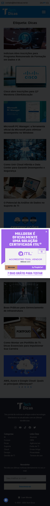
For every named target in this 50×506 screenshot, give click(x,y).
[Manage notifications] (6, 500)
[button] (46, 232)
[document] (25, 253)
